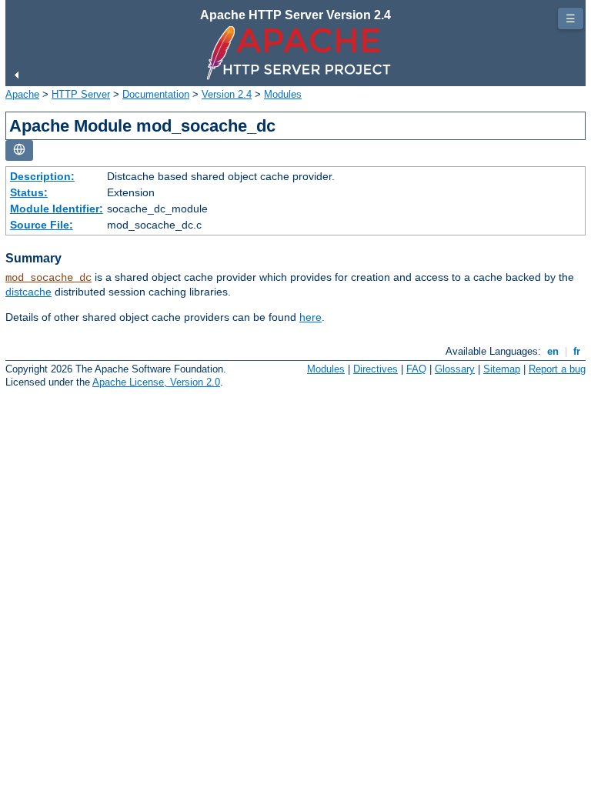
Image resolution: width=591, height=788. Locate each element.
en (553, 351)
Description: (42, 176)
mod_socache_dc (48, 278)
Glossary (455, 369)
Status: (29, 192)
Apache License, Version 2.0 (156, 382)
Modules (283, 94)
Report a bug (557, 369)
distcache (28, 291)
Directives (375, 369)
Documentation (155, 94)
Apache (22, 94)
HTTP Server (81, 94)
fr (576, 351)
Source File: (41, 225)
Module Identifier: (56, 208)
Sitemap (501, 369)
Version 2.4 (227, 94)
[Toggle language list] (19, 150)
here (310, 317)
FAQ (416, 369)
